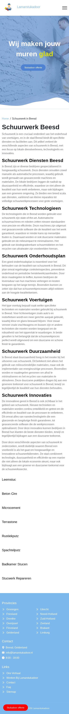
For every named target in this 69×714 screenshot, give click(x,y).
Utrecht (44, 609)
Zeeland (45, 623)
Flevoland (12, 628)
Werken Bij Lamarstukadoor (22, 677)
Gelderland (12, 632)
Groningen (12, 609)
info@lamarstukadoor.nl (19, 652)
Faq (8, 687)
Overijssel (12, 623)
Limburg (45, 632)
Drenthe (11, 618)
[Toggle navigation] (64, 8)
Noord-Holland (48, 614)
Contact (10, 682)
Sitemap (11, 691)
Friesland (11, 614)
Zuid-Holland (47, 618)
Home (5, 118)
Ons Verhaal (13, 673)
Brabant (44, 628)
